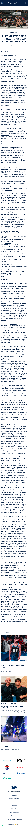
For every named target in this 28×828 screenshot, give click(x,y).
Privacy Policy (14, 795)
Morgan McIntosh (19, 97)
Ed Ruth (8, 92)
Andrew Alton (11, 138)
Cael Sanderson (21, 64)
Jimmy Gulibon (15, 128)
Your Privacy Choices (14, 808)
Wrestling (4, 663)
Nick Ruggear (7, 109)
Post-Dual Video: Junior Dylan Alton (10, 55)
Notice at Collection (14, 812)
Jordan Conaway (14, 116)
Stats (21, 8)
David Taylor (15, 75)
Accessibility (14, 815)
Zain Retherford (5, 135)
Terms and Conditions (14, 802)
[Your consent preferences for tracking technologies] (2, 825)
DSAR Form (14, 805)
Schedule (9, 8)
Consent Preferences (14, 798)
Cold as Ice (5, 746)
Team (15, 8)
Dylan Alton (4, 71)
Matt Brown (11, 85)
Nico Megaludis (13, 117)
